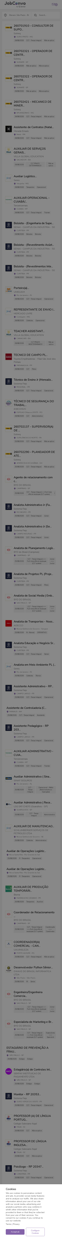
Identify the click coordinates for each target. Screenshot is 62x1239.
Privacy (16, 1224)
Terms (8, 1224)
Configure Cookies (35, 1232)
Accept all (15, 1232)
